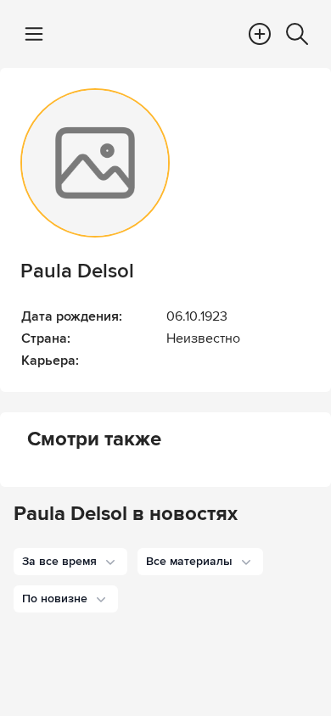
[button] (70, 561)
